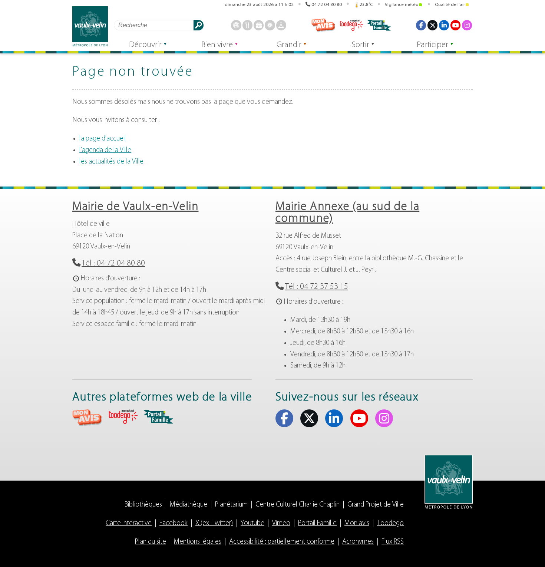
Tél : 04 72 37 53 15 (316, 287)
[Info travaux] (281, 25)
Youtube (455, 25)
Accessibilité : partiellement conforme (281, 541)
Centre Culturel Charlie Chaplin (297, 504)
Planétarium (231, 504)
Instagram (467, 25)
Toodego (351, 25)
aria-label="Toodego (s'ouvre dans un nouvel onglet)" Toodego (123, 416)
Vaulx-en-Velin (90, 26)
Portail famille (379, 25)
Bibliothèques (143, 504)
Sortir (360, 45)
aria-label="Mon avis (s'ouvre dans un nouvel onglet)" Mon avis (87, 417)
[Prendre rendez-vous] (236, 25)
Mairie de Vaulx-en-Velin (135, 207)
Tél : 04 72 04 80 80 (113, 263)
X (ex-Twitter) (432, 25)
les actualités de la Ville (111, 161)
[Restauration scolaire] (247, 25)
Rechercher (199, 25)
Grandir (289, 45)
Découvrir (145, 45)
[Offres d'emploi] (259, 25)
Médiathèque (188, 504)
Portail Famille (317, 523)
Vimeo (281, 523)
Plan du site (150, 541)
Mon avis (323, 25)
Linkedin (444, 25)
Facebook (421, 25)
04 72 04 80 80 (326, 4)
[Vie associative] (270, 25)
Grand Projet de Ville (375, 504)
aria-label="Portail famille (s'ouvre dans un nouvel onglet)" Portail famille (158, 416)
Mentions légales (197, 541)
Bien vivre (217, 45)
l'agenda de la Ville (105, 150)
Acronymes (358, 541)
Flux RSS (393, 541)
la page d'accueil (102, 138)
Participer (432, 45)
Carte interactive (129, 523)
